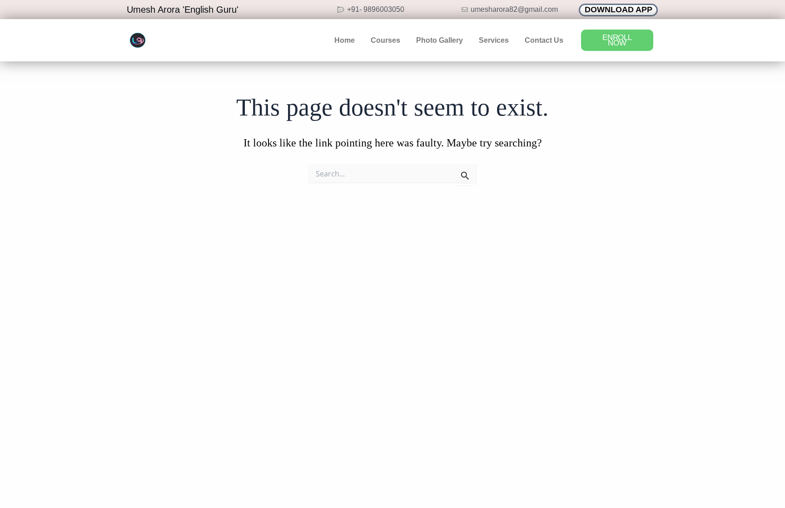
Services (494, 40)
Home (344, 40)
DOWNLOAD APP (618, 9)
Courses (385, 40)
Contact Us (544, 40)
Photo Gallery (439, 40)
